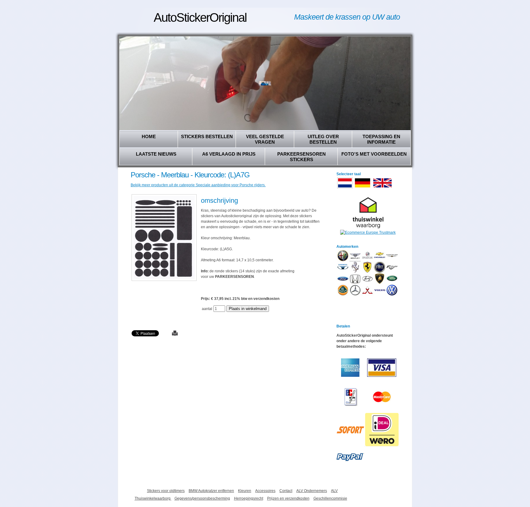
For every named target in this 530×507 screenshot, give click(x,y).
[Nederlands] (344, 188)
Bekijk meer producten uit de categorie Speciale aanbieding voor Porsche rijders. (198, 185)
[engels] (382, 188)
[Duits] (362, 188)
